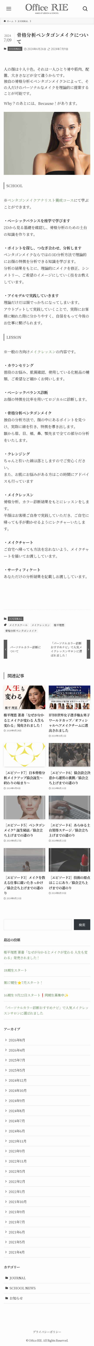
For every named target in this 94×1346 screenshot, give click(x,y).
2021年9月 (17, 1211)
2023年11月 (17, 1141)
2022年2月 (17, 1181)
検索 (82, 924)
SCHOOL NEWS (23, 1287)
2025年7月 (17, 1060)
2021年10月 (18, 1201)
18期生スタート (15, 970)
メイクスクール (18, 625)
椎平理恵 (59, 625)
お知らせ (16, 1298)
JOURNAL (15, 48)
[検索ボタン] (85, 9)
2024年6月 (17, 1130)
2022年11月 (18, 1161)
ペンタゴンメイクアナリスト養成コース (40, 200)
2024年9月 (17, 1100)
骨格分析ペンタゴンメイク (21, 630)
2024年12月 (18, 1080)
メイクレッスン (43, 351)
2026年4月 (17, 1050)
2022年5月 (17, 1171)
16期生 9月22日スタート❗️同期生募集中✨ (36, 995)
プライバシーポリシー (47, 1332)
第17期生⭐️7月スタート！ (23, 982)
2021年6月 (17, 1232)
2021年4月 (17, 1252)
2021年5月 (17, 1241)
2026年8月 (17, 1039)
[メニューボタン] (8, 9)
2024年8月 (17, 1110)
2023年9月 (17, 1150)
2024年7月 (17, 1120)
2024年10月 (18, 1090)
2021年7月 (17, 1221)
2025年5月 (17, 1070)
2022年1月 (17, 1191)
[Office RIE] (47, 9)
